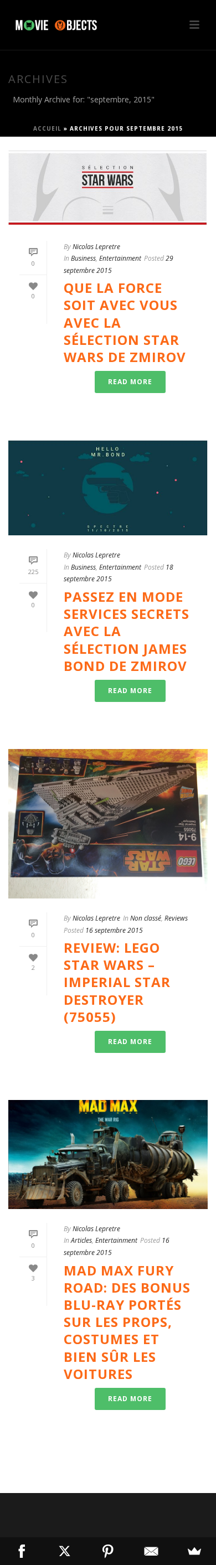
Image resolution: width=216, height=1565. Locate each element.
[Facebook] (21, 1551)
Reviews (176, 918)
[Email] (151, 1551)
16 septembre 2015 (114, 930)
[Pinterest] (108, 1551)
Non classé (145, 918)
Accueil (47, 128)
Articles (81, 1240)
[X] (64, 1551)
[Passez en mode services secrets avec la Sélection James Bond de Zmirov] (108, 487)
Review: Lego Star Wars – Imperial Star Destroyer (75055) (117, 982)
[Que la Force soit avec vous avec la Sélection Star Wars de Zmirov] (108, 189)
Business (83, 258)
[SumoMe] (194, 1551)
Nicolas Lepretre (96, 246)
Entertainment (120, 258)
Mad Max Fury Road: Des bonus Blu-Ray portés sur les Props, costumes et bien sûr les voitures (127, 1322)
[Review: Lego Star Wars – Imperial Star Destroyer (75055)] (108, 823)
